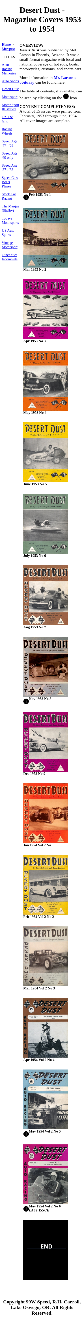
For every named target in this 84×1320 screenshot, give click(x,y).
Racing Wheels (7, 131)
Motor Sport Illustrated (10, 107)
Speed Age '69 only (9, 155)
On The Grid (7, 119)
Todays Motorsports (10, 220)
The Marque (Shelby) (10, 208)
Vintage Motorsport (9, 245)
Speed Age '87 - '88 (9, 167)
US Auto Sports (8, 233)
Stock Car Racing (9, 196)
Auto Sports (10, 81)
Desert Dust (10, 89)
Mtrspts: (8, 49)
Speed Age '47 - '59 (9, 143)
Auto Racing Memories (9, 69)
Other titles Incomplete (9, 257)
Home (6, 45)
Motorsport (9, 97)
